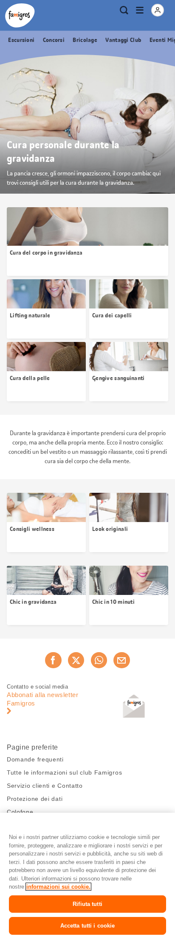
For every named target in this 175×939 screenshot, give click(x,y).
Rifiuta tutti (87, 904)
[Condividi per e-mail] (121, 660)
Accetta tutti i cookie (87, 925)
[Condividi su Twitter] (76, 660)
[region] (87, 876)
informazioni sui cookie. (58, 886)
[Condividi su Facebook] (53, 660)
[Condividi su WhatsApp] (99, 660)
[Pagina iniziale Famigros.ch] (20, 15)
